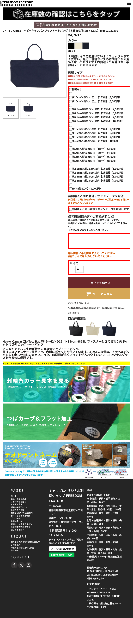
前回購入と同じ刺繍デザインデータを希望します (100, 209)
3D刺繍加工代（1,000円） (87, 188)
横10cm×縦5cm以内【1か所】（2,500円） (96, 129)
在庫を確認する (73, 313)
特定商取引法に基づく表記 (22, 547)
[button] (66, 25)
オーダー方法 (16, 504)
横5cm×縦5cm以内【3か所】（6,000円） (96, 157)
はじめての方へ (17, 529)
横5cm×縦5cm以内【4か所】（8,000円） (96, 161)
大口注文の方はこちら (20, 526)
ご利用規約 (15, 544)
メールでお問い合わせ (62, 548)
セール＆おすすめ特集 (20, 515)
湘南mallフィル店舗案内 (22, 512)
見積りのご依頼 (17, 510)
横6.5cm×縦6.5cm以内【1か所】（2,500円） (98, 109)
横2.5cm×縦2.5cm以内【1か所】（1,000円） (98, 169)
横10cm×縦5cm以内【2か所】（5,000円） (96, 133)
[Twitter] (21, 565)
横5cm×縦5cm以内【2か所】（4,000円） (96, 153)
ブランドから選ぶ (18, 501)
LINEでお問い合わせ (61, 555)
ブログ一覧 (15, 518)
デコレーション (84, 303)
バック (28, 115)
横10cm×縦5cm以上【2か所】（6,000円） (96, 101)
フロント (10, 115)
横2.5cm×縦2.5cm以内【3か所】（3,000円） (98, 176)
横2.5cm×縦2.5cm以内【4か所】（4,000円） (98, 180)
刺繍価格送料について (20, 507)
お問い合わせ (16, 521)
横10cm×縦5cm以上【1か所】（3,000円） (96, 97)
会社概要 (14, 550)
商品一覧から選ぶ (18, 498)
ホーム (14, 495)
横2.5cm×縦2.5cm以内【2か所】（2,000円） (98, 172)
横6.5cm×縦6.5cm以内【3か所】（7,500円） (98, 117)
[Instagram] (28, 565)
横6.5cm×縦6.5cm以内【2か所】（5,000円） (98, 113)
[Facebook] (14, 565)
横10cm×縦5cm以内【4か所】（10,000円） (97, 141)
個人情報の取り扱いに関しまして (25, 542)
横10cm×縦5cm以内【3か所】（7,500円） (96, 137)
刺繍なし (77, 89)
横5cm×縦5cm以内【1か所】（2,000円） (96, 149)
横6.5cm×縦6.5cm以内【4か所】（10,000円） (99, 121)
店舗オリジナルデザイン (21, 524)
